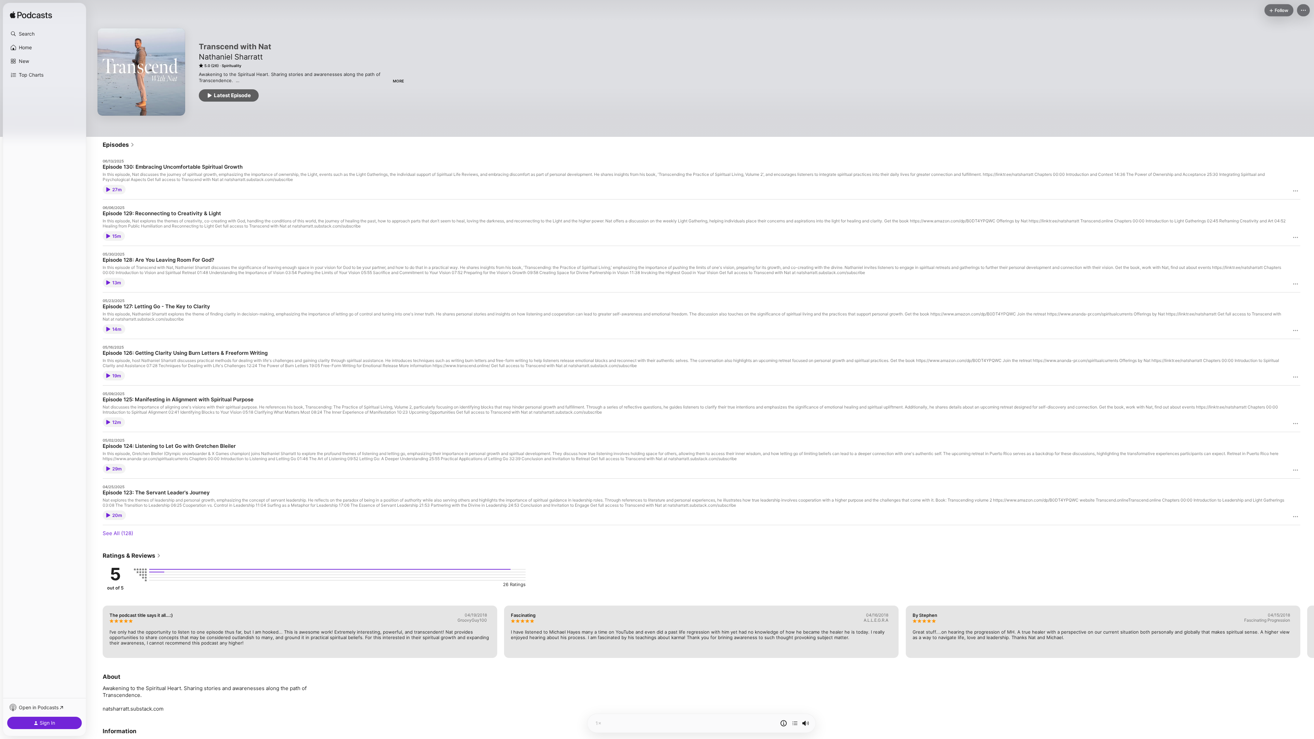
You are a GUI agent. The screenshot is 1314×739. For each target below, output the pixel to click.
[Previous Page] (96, 631)
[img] (31, 15)
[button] (44, 34)
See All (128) (118, 533)
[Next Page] (1307, 631)
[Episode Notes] (784, 723)
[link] (118, 144)
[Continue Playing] (795, 723)
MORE (398, 81)
